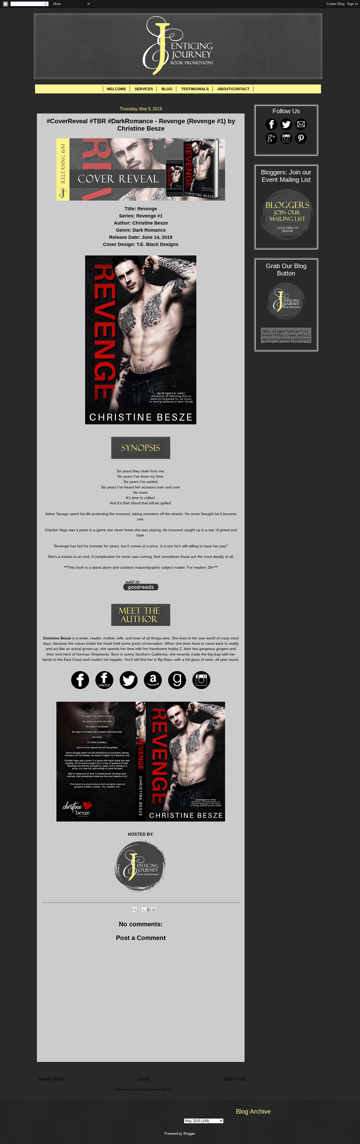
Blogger (189, 1134)
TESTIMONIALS (195, 89)
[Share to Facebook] (149, 909)
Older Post (234, 1079)
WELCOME (116, 89)
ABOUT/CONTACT (233, 89)
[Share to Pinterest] (154, 909)
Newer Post (51, 1079)
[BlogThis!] (139, 909)
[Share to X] (144, 909)
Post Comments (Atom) (153, 1089)
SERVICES (144, 89)
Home (143, 1079)
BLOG (167, 89)
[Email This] (134, 909)
